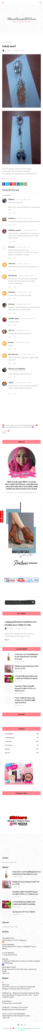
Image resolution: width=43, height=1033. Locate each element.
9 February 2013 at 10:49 (30, 230)
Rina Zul (5, 959)
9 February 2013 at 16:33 (26, 275)
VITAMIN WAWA (8, 938)
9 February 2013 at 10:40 (24, 218)
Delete (14, 213)
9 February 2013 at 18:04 (23, 304)
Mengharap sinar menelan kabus (14, 1009)
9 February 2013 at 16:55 (24, 292)
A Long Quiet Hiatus (9, 955)
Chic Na (11, 330)
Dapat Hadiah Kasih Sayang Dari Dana (16, 1016)
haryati (11, 342)
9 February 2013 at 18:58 (28, 318)
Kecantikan (21, 734)
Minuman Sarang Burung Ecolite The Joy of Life (26, 667)
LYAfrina (11, 199)
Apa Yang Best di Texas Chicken (23, 912)
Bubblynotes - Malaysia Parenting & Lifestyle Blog (20, 993)
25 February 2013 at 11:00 (23, 382)
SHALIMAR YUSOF (9, 967)
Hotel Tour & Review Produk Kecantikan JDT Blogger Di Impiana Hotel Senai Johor (18, 988)
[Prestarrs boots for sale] (21, 568)
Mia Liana (5, 985)
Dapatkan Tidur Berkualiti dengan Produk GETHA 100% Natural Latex (25, 688)
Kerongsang (8, 179)
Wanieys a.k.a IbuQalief (16, 369)
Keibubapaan (21, 738)
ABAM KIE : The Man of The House (15, 1007)
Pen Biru (11, 247)
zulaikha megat (13, 318)
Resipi (21, 749)
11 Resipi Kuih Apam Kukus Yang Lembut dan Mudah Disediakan (26, 677)
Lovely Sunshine (8, 953)
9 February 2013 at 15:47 (24, 263)
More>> (7, 640)
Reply (9, 213)
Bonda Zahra (6, 1001)
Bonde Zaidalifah (8, 944)
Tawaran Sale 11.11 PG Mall (12, 1003)
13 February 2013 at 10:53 (28, 354)
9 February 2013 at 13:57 (24, 247)
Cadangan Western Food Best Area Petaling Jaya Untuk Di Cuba (21, 623)
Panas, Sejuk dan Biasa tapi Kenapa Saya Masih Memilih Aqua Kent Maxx (25, 700)
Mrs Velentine (13, 354)
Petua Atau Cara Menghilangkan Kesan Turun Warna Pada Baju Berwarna (26, 656)
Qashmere (11, 218)
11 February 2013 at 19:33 (23, 342)
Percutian (21, 745)
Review (21, 753)
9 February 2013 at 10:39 (24, 199)
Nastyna (11, 304)
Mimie (9, 50)
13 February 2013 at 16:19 (17, 371)
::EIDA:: (11, 383)
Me (14, 179)
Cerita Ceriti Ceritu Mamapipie (13, 1014)
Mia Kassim (12, 276)
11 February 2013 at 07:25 (23, 330)
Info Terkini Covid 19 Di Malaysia (14, 940)
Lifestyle (21, 741)
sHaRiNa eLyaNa (14, 230)
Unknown (11, 264)
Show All (6, 973)
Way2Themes (20, 1028)
